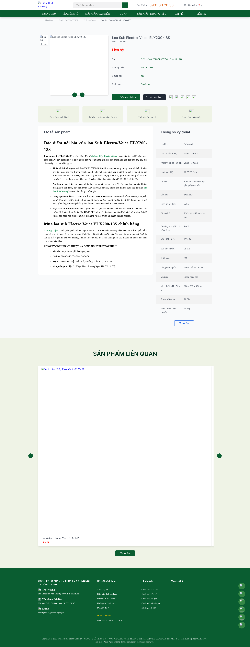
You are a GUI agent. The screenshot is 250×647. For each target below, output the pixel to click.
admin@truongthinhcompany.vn (45, 613)
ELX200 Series (89, 20)
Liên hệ (201, 14)
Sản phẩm (49, 20)
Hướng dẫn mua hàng (106, 599)
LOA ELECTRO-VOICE (68, 20)
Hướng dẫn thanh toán (106, 603)
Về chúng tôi (70, 14)
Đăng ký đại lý (103, 608)
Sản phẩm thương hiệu (151, 14)
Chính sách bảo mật (149, 594)
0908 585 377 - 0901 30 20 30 (109, 620)
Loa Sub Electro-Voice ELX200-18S (141, 38)
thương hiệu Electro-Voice (104, 156)
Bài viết (180, 14)
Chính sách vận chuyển (150, 603)
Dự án (123, 14)
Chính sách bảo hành (149, 590)
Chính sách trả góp (149, 599)
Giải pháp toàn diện (97, 14)
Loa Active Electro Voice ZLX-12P (60, 538)
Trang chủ (49, 14)
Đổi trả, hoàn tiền (148, 608)
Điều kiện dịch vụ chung (107, 594)
